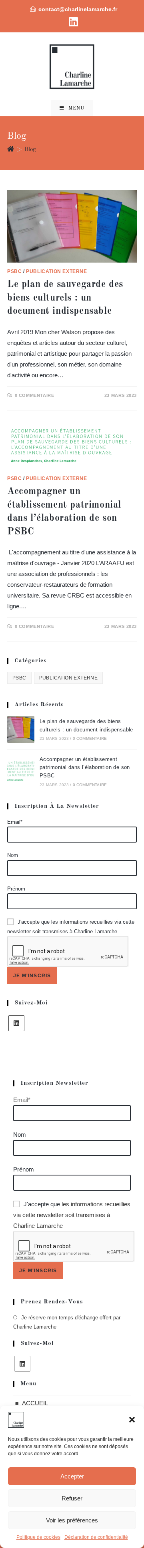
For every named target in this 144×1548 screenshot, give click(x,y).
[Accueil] (10, 150)
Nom (12, 855)
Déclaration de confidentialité (96, 1537)
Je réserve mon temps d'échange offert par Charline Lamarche (66, 1322)
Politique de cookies (38, 1537)
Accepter (72, 1476)
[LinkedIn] (16, 1023)
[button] (132, 1420)
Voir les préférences (72, 1520)
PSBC (14, 271)
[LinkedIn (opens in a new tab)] (72, 21)
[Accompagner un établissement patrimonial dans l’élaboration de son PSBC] (20, 771)
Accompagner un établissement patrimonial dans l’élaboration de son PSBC (85, 767)
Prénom (16, 889)
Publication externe (56, 271)
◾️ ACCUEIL (30, 1403)
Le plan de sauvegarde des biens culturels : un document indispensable (65, 298)
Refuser (72, 1498)
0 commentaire (34, 395)
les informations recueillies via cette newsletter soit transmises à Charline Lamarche (71, 1215)
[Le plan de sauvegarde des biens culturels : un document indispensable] (20, 729)
